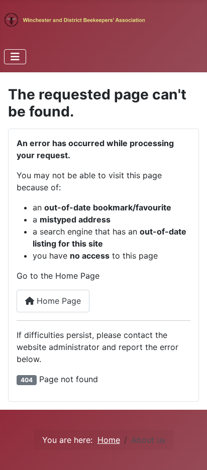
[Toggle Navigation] (15, 56)
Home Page (57, 301)
